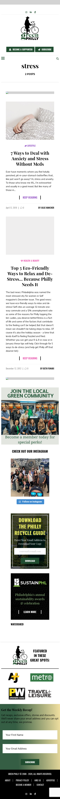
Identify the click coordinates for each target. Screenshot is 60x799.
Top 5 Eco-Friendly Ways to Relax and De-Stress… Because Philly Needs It (30, 276)
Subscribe (46, 49)
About (7, 780)
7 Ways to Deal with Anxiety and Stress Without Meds (30, 158)
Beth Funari (48, 368)
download (30, 560)
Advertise (50, 780)
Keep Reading (30, 197)
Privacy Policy (22, 780)
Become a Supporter (22, 49)
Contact (40, 785)
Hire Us (37, 780)
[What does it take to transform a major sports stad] (30, 477)
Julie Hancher (47, 207)
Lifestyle (31, 145)
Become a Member (23, 785)
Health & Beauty (31, 260)
